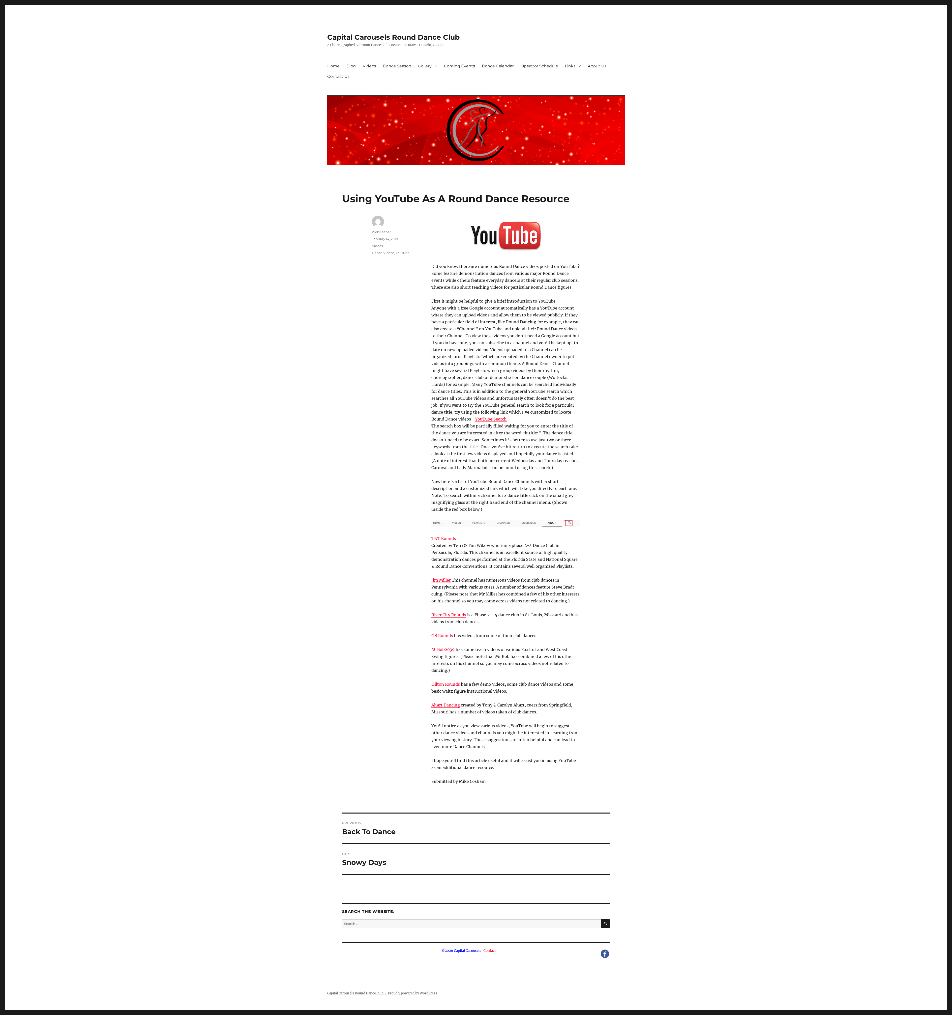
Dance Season (397, 66)
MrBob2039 (443, 649)
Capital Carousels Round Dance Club (393, 37)
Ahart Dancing (445, 705)
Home (333, 66)
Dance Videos (383, 253)
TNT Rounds (443, 538)
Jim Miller (441, 580)
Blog (351, 66)
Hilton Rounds (445, 684)
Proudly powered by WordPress (412, 993)
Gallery (425, 66)
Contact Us (338, 76)
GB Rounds (442, 635)
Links (570, 66)
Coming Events (459, 66)
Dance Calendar (498, 66)
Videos (369, 66)
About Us (597, 66)
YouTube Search (491, 419)
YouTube (403, 253)
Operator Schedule (539, 66)
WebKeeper (381, 232)
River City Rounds (448, 614)
